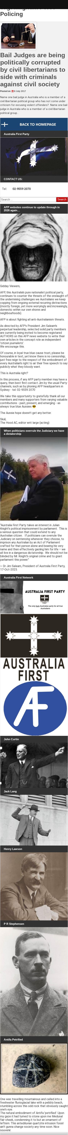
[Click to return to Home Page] (34, 124)
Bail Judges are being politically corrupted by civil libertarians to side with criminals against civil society (32, 69)
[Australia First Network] (34, 597)
